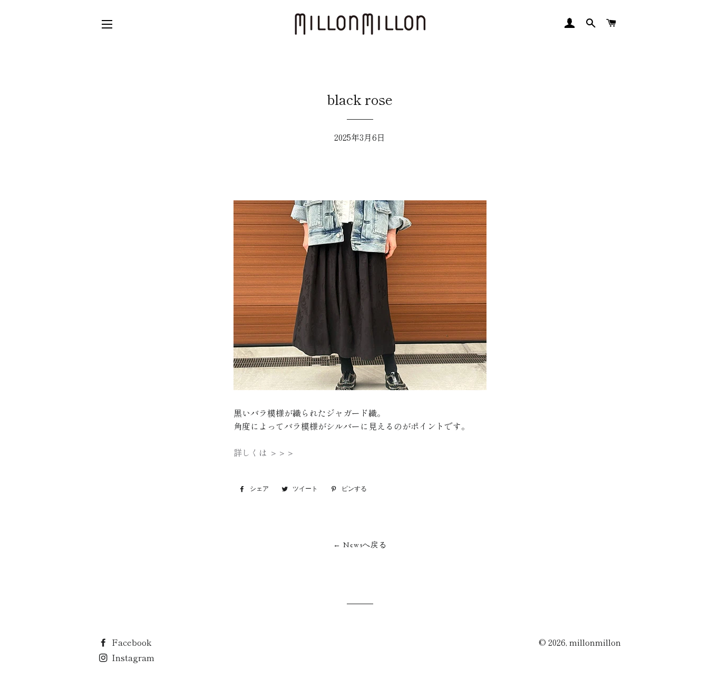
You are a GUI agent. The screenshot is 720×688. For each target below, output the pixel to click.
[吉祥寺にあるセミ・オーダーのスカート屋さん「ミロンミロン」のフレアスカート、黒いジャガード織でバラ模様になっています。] (360, 386)
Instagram (132, 657)
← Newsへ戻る (360, 544)
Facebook (130, 642)
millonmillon (595, 642)
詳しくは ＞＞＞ (264, 452)
